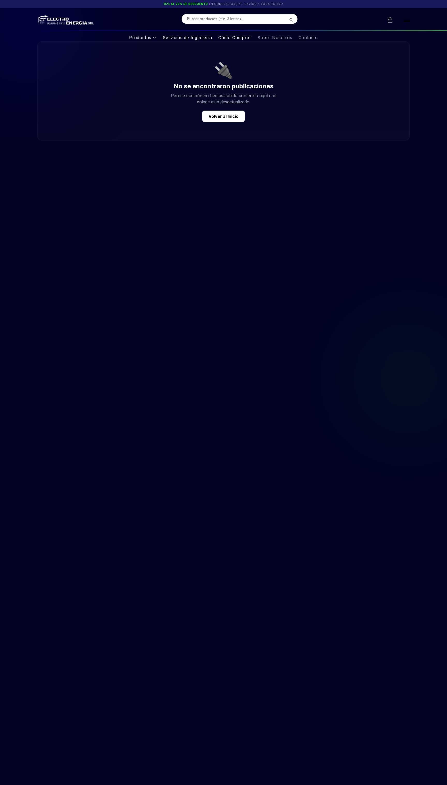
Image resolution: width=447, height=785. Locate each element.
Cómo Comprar (234, 37)
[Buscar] (291, 20)
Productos (140, 37)
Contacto (308, 37)
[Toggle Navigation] (405, 20)
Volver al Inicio (223, 116)
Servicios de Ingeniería (187, 37)
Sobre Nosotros (274, 37)
